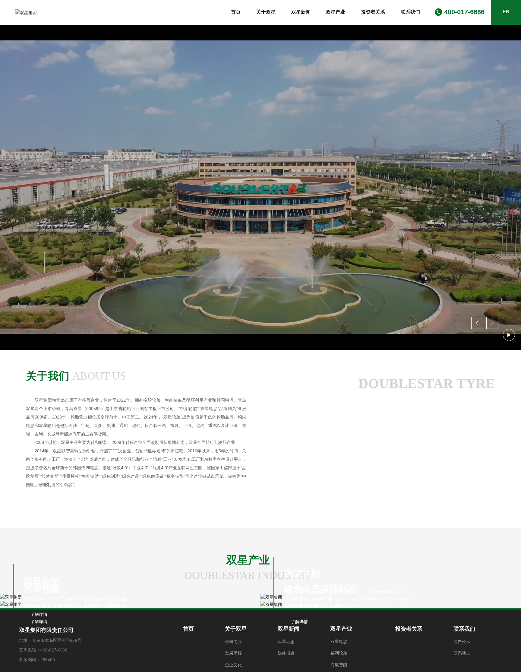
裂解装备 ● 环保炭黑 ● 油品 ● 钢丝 (321, 639)
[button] (240, 326)
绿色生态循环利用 (320, 622)
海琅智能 (42, 622)
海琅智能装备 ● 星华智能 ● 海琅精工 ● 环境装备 (75, 639)
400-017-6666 (464, 12)
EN (506, 11)
